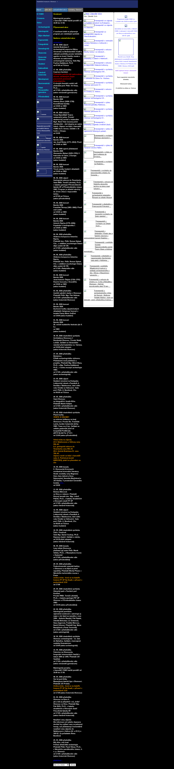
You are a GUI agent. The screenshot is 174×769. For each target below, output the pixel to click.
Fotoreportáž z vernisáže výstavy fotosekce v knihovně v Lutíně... (98, 43)
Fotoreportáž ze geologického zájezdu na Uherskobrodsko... (95, 34)
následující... (58, 42)
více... (62, 483)
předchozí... (58, 760)
